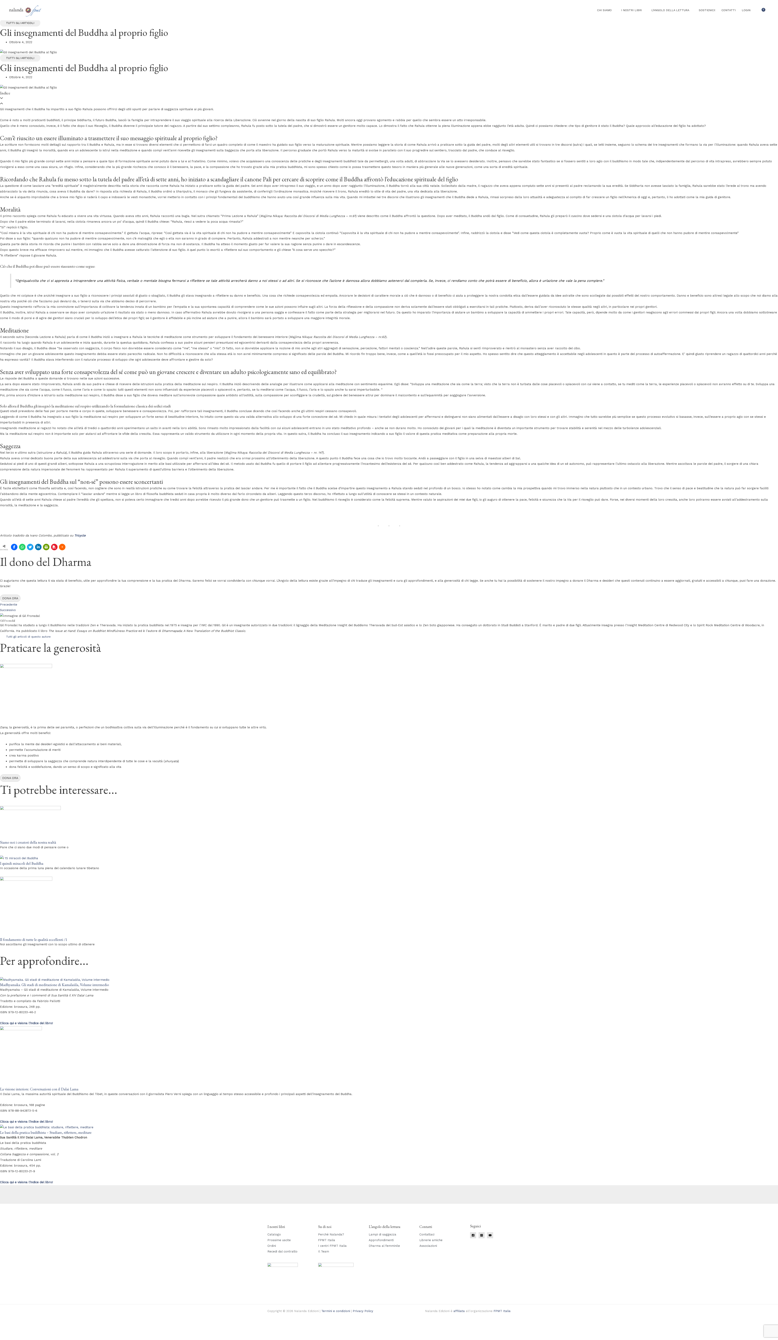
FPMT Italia (326, 1240)
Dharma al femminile (384, 1246)
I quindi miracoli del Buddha (21, 863)
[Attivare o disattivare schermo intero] (19, 1332)
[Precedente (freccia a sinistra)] (6, 1338)
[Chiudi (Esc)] (46, 1332)
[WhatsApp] (22, 547)
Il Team (323, 1251)
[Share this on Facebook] (14, 547)
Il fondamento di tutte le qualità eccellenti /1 (33, 939)
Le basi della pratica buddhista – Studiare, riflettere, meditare (46, 1132)
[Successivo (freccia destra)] (19, 1338)
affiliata (459, 1311)
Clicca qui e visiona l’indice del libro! (26, 1121)
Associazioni (428, 1246)
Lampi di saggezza (382, 1234)
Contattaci (426, 1234)
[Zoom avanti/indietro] (6, 1332)
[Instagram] (482, 1235)
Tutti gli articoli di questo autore (28, 636)
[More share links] (62, 547)
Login (746, 10)
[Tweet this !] (30, 547)
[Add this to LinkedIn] (38, 547)
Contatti (728, 10)
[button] (769, 10)
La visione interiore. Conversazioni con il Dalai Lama (39, 1089)
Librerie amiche (430, 1240)
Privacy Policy (363, 1311)
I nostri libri (631, 10)
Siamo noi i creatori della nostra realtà (28, 842)
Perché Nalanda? (331, 1234)
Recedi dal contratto (282, 1251)
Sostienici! (707, 10)
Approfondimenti (381, 1240)
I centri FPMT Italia (332, 1246)
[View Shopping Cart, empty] (761, 10)
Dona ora (10, 598)
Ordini (271, 1246)
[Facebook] (473, 1235)
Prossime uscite (279, 1240)
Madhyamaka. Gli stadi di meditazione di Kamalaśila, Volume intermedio (54, 984)
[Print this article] (46, 547)
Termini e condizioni (335, 1311)
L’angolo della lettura (670, 10)
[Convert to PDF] (54, 547)
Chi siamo (604, 10)
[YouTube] (490, 1235)
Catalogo (274, 1234)
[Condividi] (32, 1332)
